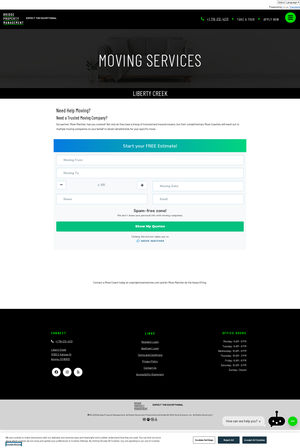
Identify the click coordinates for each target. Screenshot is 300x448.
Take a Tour (246, 19)
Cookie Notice (13, 444)
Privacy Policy (150, 361)
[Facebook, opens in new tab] (56, 372)
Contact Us (150, 367)
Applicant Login (150, 348)
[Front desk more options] (292, 421)
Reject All (229, 439)
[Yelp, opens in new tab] (78, 372)
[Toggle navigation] (290, 17)
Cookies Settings (204, 439)
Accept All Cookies (254, 439)
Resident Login (150, 341)
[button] (276, 421)
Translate (294, 7)
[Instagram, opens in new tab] (67, 372)
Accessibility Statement (150, 374)
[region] (150, 440)
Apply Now (271, 19)
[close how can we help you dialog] (260, 421)
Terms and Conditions (150, 354)
